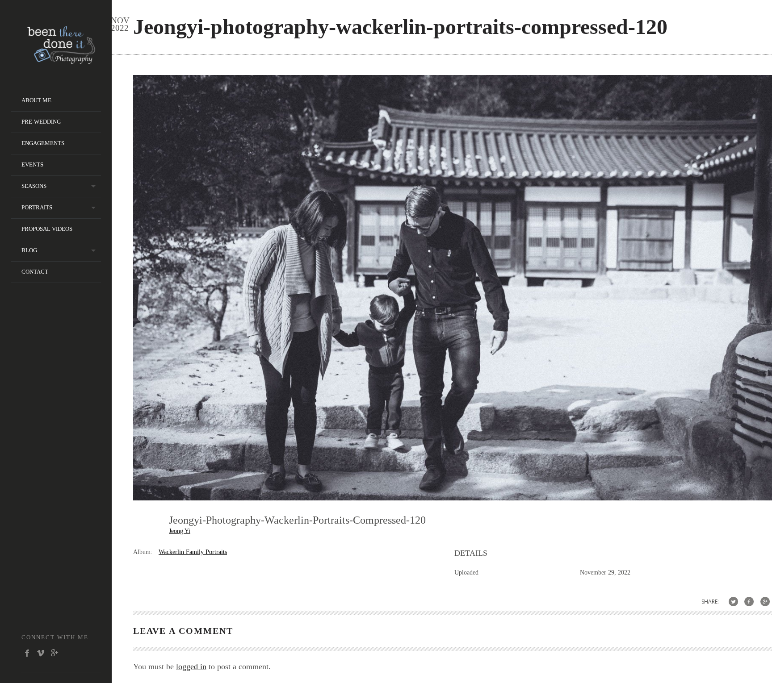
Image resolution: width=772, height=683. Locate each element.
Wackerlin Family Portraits (193, 552)
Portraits (36, 207)
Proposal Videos (46, 228)
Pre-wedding (41, 121)
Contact (34, 271)
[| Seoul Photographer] (61, 61)
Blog (29, 250)
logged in (191, 666)
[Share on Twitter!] (733, 601)
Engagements (42, 143)
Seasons (33, 186)
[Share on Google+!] (765, 601)
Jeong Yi (179, 531)
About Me (36, 100)
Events (32, 164)
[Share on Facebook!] (749, 601)
